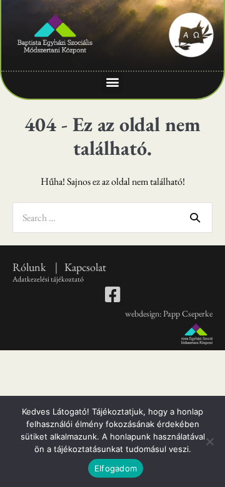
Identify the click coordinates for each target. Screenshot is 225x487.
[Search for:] (112, 217)
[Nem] (209, 441)
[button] (112, 82)
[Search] (195, 217)
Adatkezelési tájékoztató (48, 279)
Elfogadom (115, 468)
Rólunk (30, 267)
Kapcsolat (85, 267)
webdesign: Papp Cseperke (168, 313)
